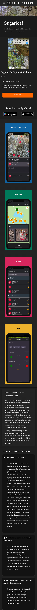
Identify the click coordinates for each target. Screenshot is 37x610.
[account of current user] (4, 2)
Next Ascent (22, 2)
